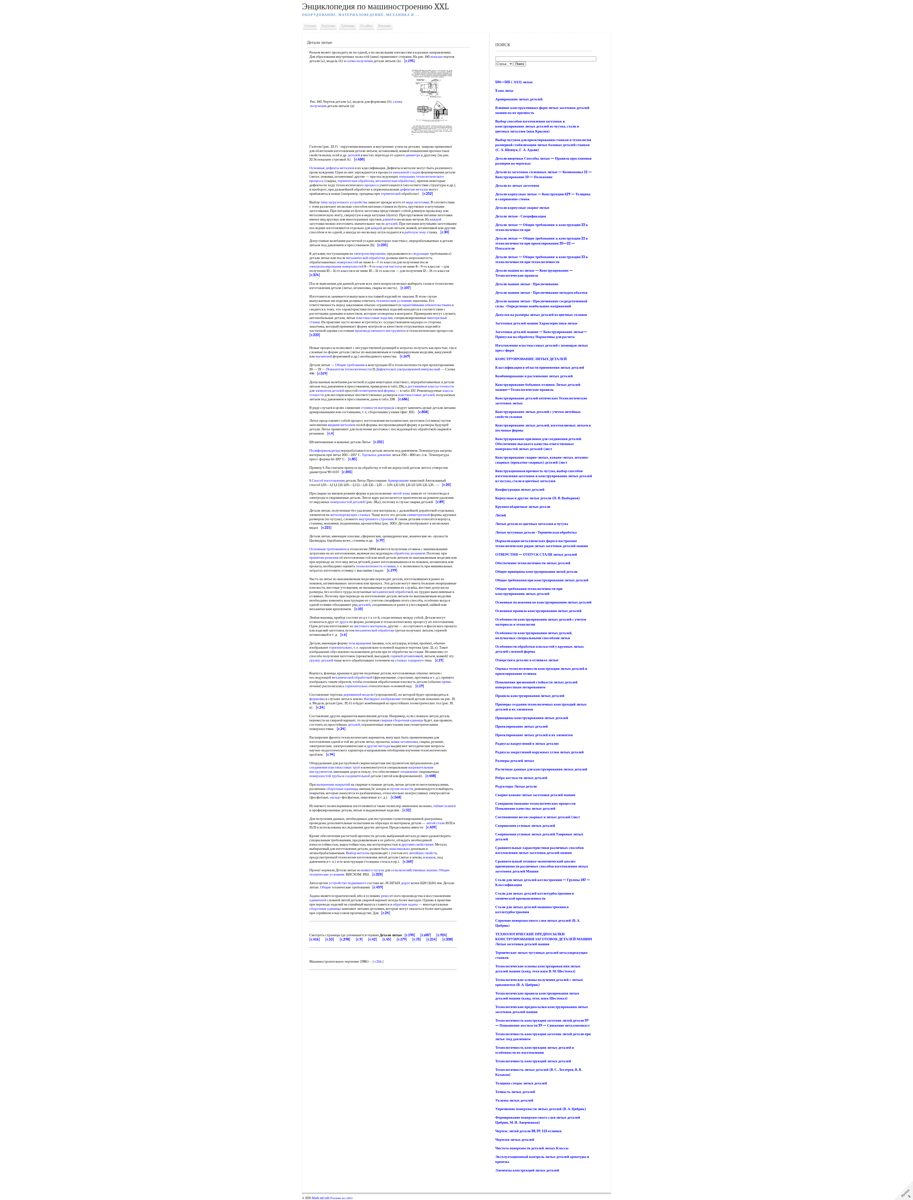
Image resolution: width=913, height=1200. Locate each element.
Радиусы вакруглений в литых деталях (527, 743)
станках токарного (409, 660)
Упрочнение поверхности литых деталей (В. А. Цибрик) (540, 1109)
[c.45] (386, 939)
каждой (435, 219)
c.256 (378, 961)
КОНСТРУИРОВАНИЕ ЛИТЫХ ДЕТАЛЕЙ (531, 359)
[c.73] (416, 939)
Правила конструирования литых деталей (529, 696)
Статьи (310, 26)
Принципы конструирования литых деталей (531, 718)
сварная (386, 720)
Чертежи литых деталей (514, 1139)
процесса (316, 181)
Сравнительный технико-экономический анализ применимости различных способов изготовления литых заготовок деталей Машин (541, 866)
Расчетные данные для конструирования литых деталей (541, 769)
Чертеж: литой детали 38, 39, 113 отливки (528, 1131)
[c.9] (359, 939)
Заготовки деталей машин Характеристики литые (536, 323)
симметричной (418, 515)
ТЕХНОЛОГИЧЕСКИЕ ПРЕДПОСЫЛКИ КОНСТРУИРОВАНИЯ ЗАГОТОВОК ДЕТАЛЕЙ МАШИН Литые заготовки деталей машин (543, 939)
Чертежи (328, 26)
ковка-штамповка (404, 742)
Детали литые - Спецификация (520, 216)
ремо (385, 896)
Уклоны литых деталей (514, 1100)
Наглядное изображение (382, 699)
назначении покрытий (333, 784)
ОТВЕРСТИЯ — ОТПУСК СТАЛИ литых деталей (536, 554)
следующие (420, 253)
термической (391, 193)
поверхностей (347, 262)
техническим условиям (394, 301)
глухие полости (401, 789)
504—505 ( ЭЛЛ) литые (514, 82)
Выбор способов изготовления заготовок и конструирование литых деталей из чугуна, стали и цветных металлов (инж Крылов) (537, 126)
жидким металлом (341, 425)
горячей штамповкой (406, 656)
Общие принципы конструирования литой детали (536, 571)
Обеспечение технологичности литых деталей (532, 563)
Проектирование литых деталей (521, 726)
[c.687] (425, 935)
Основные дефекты (324, 168)
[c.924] (441, 935)
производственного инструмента (380, 330)
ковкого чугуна (372, 870)
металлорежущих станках (350, 515)
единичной (317, 900)
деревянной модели (358, 694)
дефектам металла (414, 189)
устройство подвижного (347, 883)
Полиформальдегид (324, 450)
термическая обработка (355, 181)
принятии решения (323, 557)
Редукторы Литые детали (516, 786)
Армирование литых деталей (519, 99)
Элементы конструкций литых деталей (527, 1170)
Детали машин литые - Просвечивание (526, 284)
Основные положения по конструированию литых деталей (543, 602)
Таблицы (348, 26)
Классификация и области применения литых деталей (539, 367)
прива (446, 682)
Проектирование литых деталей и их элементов (534, 735)
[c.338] (447, 939)
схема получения (359, 61)
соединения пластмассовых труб (334, 767)
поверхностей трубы (325, 776)
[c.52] (329, 939)
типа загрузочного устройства (344, 202)
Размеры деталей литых (514, 761)
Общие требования (350, 365)
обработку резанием (409, 553)
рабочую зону (415, 232)
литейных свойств (423, 853)
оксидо (335, 797)
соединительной (357, 776)
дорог (405, 883)
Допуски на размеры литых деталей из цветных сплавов (541, 315)
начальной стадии (406, 172)
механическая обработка (394, 181)
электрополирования (325, 266)
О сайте (366, 26)
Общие (325, 887)
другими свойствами (417, 844)
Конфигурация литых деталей (519, 489)
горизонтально (340, 647)
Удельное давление (376, 455)
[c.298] (345, 939)
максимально (399, 849)
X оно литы (504, 90)
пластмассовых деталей (416, 395)
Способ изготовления (328, 480)
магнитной (324, 356)
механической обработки (365, 258)
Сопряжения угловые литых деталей (525, 825)
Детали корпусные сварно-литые (522, 208)
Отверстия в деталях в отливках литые (526, 660)
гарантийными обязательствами (426, 305)
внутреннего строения (376, 519)
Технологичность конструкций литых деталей (533, 1061)
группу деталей (321, 660)
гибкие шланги (444, 806)
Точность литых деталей (515, 1092)
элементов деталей (329, 390)
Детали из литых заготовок (517, 185)
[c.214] (431, 939)
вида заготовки (417, 202)
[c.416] (314, 939)
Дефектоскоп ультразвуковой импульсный (408, 369)
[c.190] (409, 935)
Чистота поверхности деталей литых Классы (531, 1148)
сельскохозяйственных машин (414, 870)
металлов (347, 168)
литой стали (435, 823)
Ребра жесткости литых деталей (521, 778)
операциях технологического (421, 176)
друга (344, 622)
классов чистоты (389, 266)
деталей (354, 155)
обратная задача (405, 904)
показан (436, 56)
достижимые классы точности (431, 386)
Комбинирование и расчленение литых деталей (534, 376)
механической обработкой (392, 592)
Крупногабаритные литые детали (522, 506)
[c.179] (402, 939)
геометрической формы (376, 390)
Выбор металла (357, 853)
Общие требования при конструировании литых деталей (541, 580)
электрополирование (370, 253)
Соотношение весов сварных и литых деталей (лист (537, 817)
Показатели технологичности (349, 369)
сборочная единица (408, 720)
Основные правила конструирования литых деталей (538, 611)
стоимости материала (377, 408)
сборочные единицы (342, 789)
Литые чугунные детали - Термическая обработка (536, 532)
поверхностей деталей (347, 502)
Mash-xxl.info (321, 1198)
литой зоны (401, 493)
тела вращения (360, 643)
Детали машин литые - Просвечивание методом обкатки (541, 292)
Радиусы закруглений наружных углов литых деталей (539, 752)
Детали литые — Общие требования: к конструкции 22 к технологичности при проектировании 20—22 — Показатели (541, 243)
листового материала (370, 626)
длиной (387, 219)
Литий (500, 515)
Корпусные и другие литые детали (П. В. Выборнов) (537, 498)
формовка (317, 699)
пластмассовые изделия (374, 318)
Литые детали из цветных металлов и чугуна (531, 524)
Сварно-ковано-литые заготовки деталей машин (535, 795)
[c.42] (372, 939)
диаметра (413, 155)
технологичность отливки (376, 566)
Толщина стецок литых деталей (521, 1083)
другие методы (378, 746)
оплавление (409, 771)
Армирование (398, 480)
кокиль (431, 857)
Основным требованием (328, 549)
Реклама (384, 26)
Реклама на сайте (341, 1198)
